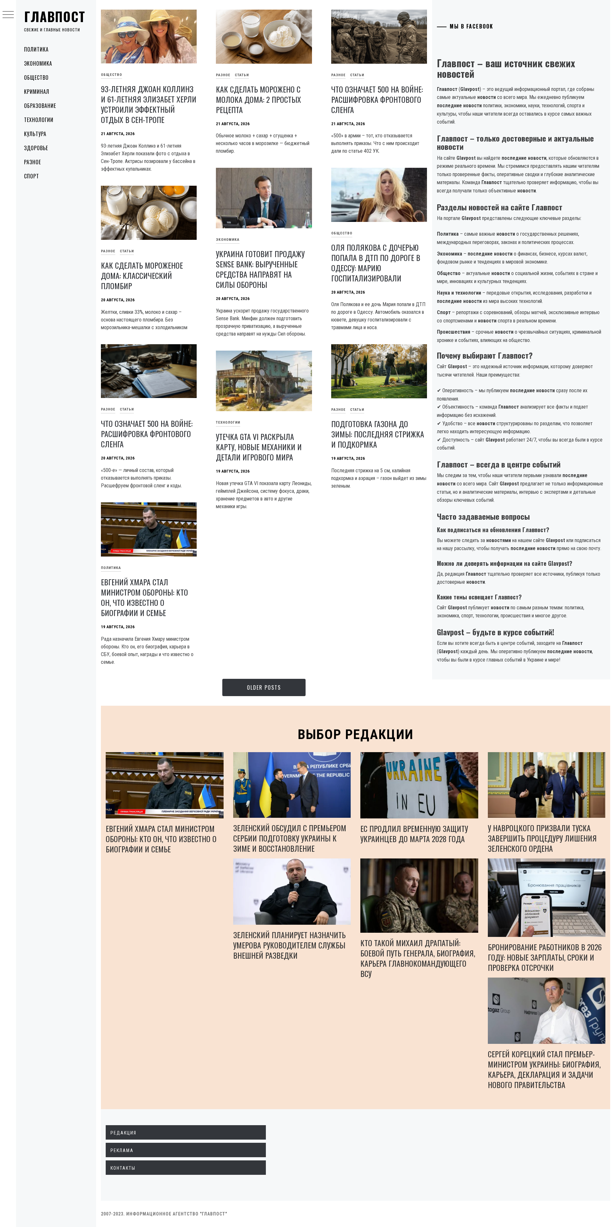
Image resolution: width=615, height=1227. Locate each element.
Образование (40, 106)
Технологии (38, 120)
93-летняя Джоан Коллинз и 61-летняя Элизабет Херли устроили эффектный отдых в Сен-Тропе (148, 104)
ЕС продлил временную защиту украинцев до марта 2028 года (414, 833)
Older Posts (264, 687)
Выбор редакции (356, 734)
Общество (36, 77)
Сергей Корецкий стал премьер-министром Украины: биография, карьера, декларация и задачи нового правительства (544, 1069)
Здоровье (36, 148)
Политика (36, 49)
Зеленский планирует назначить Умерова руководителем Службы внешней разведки (289, 945)
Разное (32, 162)
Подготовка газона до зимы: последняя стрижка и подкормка (377, 434)
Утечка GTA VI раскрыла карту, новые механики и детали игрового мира (259, 447)
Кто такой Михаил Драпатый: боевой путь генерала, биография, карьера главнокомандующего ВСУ (417, 958)
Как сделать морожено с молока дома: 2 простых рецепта (258, 99)
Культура (35, 134)
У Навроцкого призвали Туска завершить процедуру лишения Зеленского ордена (542, 838)
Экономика (38, 63)
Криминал (36, 91)
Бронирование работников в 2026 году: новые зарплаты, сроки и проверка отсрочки (545, 957)
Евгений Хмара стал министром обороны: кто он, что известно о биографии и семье (144, 597)
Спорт (31, 176)
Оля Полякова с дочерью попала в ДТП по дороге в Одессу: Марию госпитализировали (375, 262)
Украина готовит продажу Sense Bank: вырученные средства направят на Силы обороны (260, 269)
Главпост (55, 16)
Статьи (242, 75)
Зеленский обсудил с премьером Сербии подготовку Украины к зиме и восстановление (289, 838)
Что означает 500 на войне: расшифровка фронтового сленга (377, 99)
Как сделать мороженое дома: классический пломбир (142, 275)
